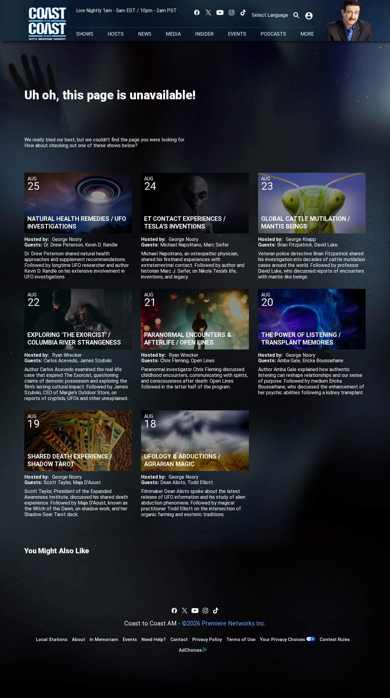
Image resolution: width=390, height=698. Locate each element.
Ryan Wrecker (67, 355)
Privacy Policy (207, 639)
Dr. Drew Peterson (63, 245)
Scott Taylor (57, 482)
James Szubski (96, 360)
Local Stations (51, 639)
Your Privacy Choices (282, 639)
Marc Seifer (216, 245)
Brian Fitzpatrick (294, 245)
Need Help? (153, 639)
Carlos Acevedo (60, 360)
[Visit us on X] (208, 12)
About (78, 639)
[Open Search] (296, 15)
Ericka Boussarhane (322, 360)
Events (237, 34)
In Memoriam (104, 639)
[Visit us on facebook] (196, 12)
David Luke (326, 245)
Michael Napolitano (180, 245)
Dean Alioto (172, 482)
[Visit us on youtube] (220, 12)
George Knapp (301, 239)
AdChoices (190, 650)
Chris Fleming (174, 360)
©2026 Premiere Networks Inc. (224, 623)
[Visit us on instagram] (231, 12)
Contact (179, 639)
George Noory (67, 239)
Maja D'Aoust (87, 482)
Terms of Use (240, 639)
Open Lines (202, 360)
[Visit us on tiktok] (243, 12)
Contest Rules (334, 639)
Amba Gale (288, 360)
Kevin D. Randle (101, 245)
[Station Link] (47, 24)
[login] (309, 15)
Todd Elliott (200, 482)
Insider (204, 34)
